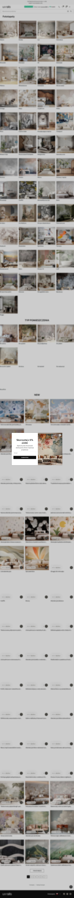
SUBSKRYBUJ (24, 457)
